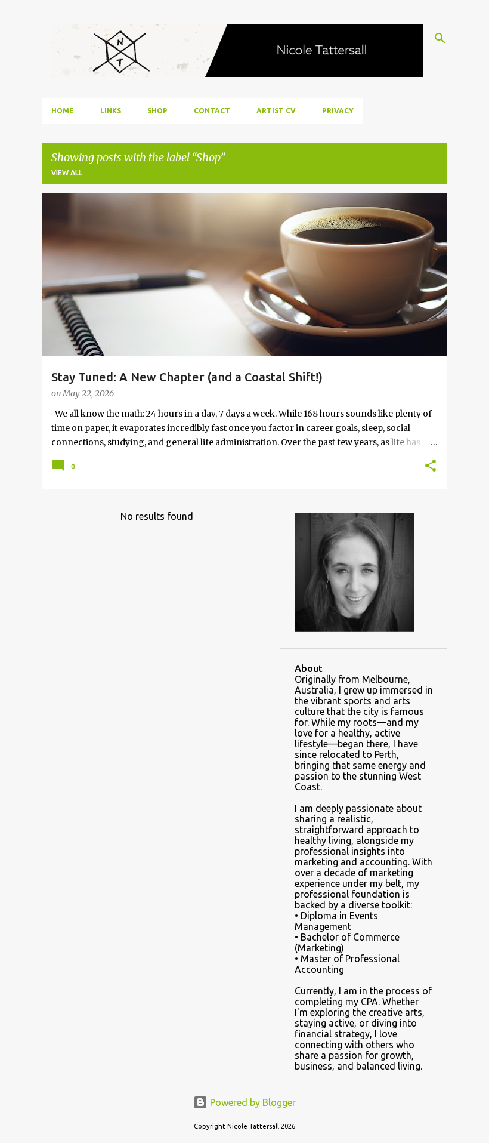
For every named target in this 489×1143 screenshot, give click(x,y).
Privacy (338, 111)
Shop (157, 111)
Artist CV (276, 111)
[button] (430, 466)
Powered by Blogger (252, 1102)
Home (62, 111)
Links (110, 111)
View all (66, 173)
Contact (212, 111)
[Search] (440, 38)
